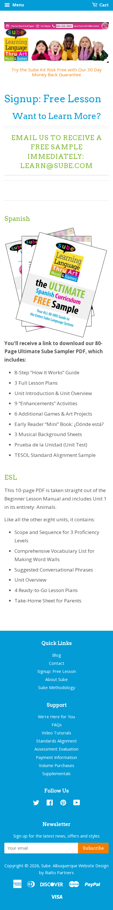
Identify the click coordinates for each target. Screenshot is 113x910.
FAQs (57, 724)
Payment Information (56, 757)
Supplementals (56, 773)
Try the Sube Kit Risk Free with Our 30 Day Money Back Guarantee (56, 72)
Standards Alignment (56, 741)
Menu (17, 5)
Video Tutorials (56, 733)
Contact (56, 663)
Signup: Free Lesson (56, 671)
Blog (56, 655)
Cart (104, 5)
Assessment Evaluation (56, 749)
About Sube (56, 679)
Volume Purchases (56, 765)
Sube (46, 865)
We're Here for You (56, 716)
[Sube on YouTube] (76, 803)
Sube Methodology (56, 687)
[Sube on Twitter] (36, 803)
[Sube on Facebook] (49, 803)
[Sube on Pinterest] (63, 803)
